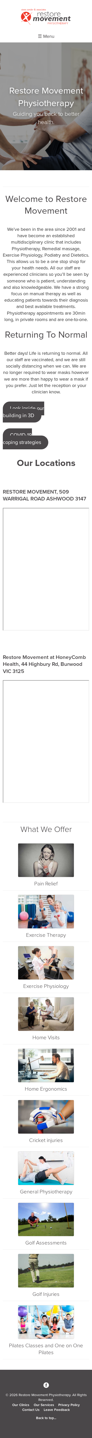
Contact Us (30, 1410)
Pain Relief (46, 884)
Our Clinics (20, 1405)
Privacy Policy (69, 1405)
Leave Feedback (57, 1410)
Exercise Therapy (46, 935)
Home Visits (46, 1037)
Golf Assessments (46, 1243)
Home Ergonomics (46, 1089)
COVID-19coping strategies (22, 439)
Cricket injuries (46, 1140)
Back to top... (46, 1418)
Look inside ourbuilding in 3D (23, 412)
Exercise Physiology (46, 986)
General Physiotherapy (46, 1192)
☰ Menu (46, 36)
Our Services (44, 1405)
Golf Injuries (46, 1294)
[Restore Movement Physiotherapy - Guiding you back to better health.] (46, 23)
